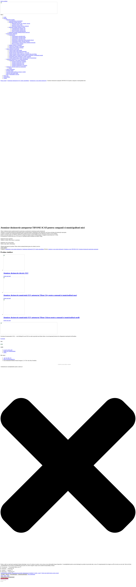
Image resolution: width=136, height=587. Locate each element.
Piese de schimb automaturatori (19, 31)
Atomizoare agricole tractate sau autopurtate (16, 66)
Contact (5, 78)
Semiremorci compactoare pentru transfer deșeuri (23, 40)
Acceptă (3, 574)
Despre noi (5, 75)
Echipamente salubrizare (11, 33)
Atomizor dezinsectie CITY (18, 63)
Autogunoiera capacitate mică (18, 36)
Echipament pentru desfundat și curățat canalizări (20, 56)
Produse (5, 18)
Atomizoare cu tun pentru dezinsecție (17, 60)
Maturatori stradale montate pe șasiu (17, 27)
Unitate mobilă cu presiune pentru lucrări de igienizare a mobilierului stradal (26, 55)
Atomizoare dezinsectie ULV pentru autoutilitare (17, 59)
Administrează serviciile (16, 573)
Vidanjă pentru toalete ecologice (16, 47)
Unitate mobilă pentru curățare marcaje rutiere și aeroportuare (22, 57)
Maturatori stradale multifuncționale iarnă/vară (19, 32)
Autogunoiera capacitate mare (18, 38)
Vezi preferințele (13, 574)
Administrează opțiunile (6, 573)
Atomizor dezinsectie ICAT (18, 64)
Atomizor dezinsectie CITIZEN (19, 61)
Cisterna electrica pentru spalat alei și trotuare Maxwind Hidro (23, 54)
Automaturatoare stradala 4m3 (18, 29)
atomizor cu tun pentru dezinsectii (55, 249)
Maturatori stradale (10, 19)
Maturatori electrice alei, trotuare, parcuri (21, 23)
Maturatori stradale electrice (15, 22)
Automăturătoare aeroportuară (15, 21)
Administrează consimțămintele (7, 577)
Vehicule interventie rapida (12, 73)
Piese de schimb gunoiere (17, 43)
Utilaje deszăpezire (10, 69)
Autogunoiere (12, 35)
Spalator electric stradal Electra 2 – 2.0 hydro (19, 52)
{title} (2, 575)
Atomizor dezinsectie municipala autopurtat (88, 249)
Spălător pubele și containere (15, 45)
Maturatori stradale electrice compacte (20, 26)
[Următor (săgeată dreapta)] (2, 581)
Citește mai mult (7, 276)
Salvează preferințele (22, 574)
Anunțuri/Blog (6, 77)
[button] (68, 14)
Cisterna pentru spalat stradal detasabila (18, 51)
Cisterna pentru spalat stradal (15, 50)
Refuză (7, 574)
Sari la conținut (4, 1)
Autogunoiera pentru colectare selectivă (21, 41)
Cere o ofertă (3, 247)
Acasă (4, 17)
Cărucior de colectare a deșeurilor (16, 46)
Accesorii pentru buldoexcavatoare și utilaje (16, 71)
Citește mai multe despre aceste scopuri (50, 573)
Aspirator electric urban (17, 24)
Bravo (10, 68)
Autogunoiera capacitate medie (19, 37)
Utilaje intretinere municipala (12, 49)
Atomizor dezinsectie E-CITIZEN (19, 65)
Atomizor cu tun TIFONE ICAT (71, 249)
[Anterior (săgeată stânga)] (1, 581)
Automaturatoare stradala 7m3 (18, 28)
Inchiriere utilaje (9, 70)
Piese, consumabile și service (12, 74)
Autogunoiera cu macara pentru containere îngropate (23, 42)
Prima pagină (3, 80)
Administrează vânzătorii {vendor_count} (31, 573)
